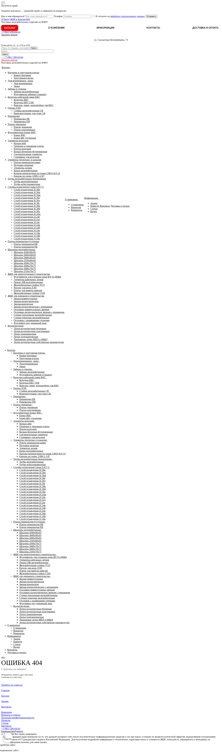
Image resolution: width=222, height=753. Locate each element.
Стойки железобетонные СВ (28, 110)
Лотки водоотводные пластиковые (32, 331)
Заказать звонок (9, 34)
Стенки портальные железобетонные (33, 315)
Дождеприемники (23, 83)
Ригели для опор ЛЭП (25, 287)
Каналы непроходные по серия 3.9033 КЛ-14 (37, 173)
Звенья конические (23, 304)
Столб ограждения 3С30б (27, 208)
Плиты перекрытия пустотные (23, 241)
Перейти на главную (12, 685)
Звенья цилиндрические (26, 301)
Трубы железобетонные (26, 181)
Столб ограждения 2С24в (27, 225)
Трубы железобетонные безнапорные (27, 178)
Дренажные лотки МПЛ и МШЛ (30, 339)
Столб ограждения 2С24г (27, 222)
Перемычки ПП (22, 121)
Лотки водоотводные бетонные (30, 328)
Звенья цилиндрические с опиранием (33, 306)
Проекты (5, 720)
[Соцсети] (8, 737)
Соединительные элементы (28, 154)
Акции (93, 203)
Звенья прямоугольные (25, 298)
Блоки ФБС (20, 135)
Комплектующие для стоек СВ (29, 113)
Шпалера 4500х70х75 (25, 263)
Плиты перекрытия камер (27, 162)
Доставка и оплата (205, 27)
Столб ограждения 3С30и (27, 192)
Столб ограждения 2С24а (27, 230)
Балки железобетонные (26, 170)
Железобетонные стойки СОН (29, 293)
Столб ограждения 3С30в (27, 206)
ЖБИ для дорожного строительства (26, 296)
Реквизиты (76, 210)
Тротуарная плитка (23, 78)
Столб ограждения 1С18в (27, 233)
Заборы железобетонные (26, 91)
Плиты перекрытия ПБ (25, 247)
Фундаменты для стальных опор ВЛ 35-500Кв (37, 277)
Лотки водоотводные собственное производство (39, 342)
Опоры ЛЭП (14, 108)
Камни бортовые (22, 75)
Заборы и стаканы (17, 89)
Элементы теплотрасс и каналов (24, 159)
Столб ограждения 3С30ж (27, 195)
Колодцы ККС (21, 99)
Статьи (94, 208)
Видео (93, 211)
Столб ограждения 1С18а (27, 238)
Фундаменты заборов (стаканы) (30, 94)
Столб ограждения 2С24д (27, 219)
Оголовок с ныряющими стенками (32, 320)
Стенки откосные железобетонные (31, 317)
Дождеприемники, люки (20, 80)
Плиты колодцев (22, 149)
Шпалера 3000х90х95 (25, 257)
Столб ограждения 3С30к (27, 189)
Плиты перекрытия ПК (26, 244)
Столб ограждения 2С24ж (27, 214)
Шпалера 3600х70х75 (25, 266)
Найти (33, 48)
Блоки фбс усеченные (25, 138)
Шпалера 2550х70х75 (25, 271)
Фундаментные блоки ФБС (22, 132)
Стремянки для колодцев (26, 157)
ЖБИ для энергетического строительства (29, 274)
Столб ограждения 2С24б (27, 227)
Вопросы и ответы (10, 715)
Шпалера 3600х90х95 (25, 255)
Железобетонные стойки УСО (29, 285)
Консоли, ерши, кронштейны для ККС (33, 105)
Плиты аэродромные (24, 129)
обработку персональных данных (127, 16)
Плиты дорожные (17, 124)
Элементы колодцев (18, 140)
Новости (94, 206)
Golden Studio (26, 750)
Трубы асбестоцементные (27, 184)
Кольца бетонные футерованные (30, 151)
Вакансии (76, 207)
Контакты (153, 27)
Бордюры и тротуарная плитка (23, 72)
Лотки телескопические (26, 336)
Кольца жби (20, 143)
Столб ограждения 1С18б (27, 236)
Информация (105, 27)
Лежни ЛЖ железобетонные (28, 282)
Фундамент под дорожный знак (30, 323)
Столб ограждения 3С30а (27, 211)
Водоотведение (16, 326)
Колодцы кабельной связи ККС (24, 97)
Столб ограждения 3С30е (27, 198)
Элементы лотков (23, 168)
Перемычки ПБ (22, 119)
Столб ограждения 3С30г (27, 203)
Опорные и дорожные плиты (29, 146)
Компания (6, 712)
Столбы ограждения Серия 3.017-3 (25, 187)
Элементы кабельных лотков (28, 279)
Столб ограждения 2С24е (27, 217)
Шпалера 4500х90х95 (25, 252)
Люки (17, 86)
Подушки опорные (23, 165)
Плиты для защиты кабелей (28, 290)
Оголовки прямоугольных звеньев (31, 309)
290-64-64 (10, 32)
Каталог (10, 28)
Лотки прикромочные (25, 334)
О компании (56, 27)
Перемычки (14, 116)
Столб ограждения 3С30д (27, 200)
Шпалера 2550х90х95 (25, 260)
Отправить (151, 16)
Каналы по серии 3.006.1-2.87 (29, 176)
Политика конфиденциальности (17, 717)
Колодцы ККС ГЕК (24, 102)
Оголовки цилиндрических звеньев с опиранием (39, 312)
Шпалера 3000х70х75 (25, 268)
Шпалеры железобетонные (21, 249)
